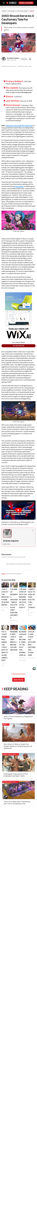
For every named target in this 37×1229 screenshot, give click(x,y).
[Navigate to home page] (11, 2)
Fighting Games (22, 11)
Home (4, 11)
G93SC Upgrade (26, 3)
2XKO (32, 11)
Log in (3, 574)
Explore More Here (18, 345)
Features (11, 11)
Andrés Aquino (14, 58)
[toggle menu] (4, 2)
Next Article (18, 680)
